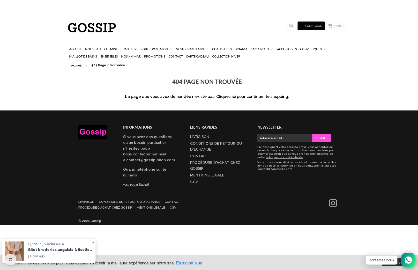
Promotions (154, 56)
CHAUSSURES (222, 49)
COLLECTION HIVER (226, 56)
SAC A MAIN (260, 49)
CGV (194, 182)
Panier (339, 26)
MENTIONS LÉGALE (207, 175)
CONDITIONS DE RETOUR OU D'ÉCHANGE (129, 202)
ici (234, 96)
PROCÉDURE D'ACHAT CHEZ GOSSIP (105, 207)
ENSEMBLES (109, 56)
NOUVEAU (93, 49)
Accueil (76, 65)
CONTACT (176, 56)
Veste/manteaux (190, 49)
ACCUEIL (75, 49)
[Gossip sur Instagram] (333, 205)
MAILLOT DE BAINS (83, 56)
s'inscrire (321, 138)
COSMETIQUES (311, 49)
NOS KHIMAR (131, 56)
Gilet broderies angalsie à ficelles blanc (60, 250)
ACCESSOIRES (287, 49)
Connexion (313, 26)
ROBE (145, 49)
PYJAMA (241, 49)
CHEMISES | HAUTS (118, 49)
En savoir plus (189, 263)
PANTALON (160, 49)
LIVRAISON (199, 137)
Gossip (95, 221)
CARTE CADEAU (197, 56)
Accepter (396, 262)
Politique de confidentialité (284, 157)
